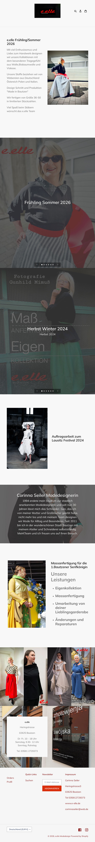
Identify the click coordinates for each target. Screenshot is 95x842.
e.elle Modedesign (63, 836)
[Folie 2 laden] (44, 265)
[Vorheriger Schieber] (37, 264)
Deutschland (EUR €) (18, 829)
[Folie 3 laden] (46, 265)
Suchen (29, 780)
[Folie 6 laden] (53, 265)
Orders (10, 777)
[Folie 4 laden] (48, 265)
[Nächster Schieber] (57, 264)
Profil (9, 781)
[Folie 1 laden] (42, 265)
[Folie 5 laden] (51, 265)
